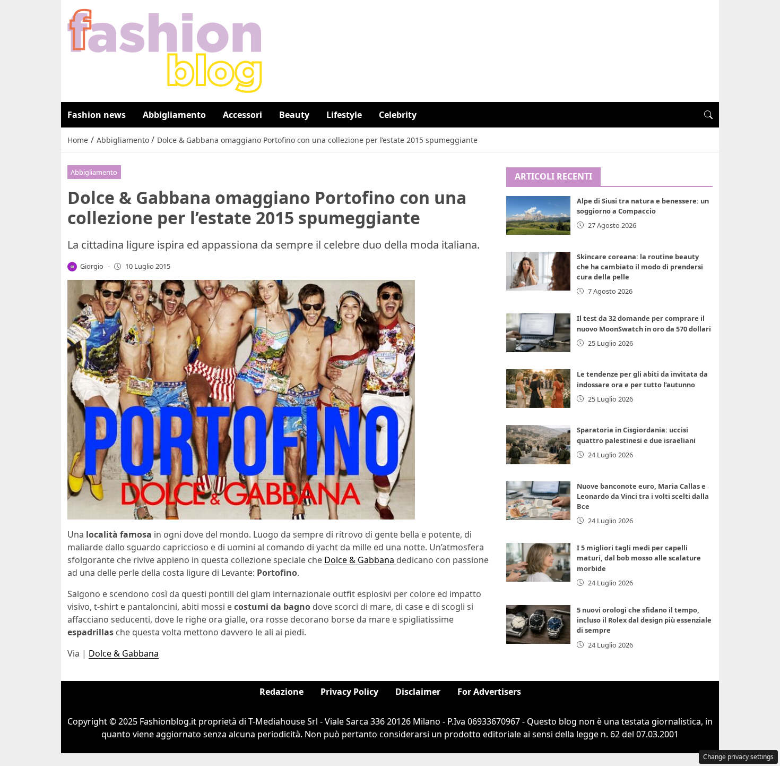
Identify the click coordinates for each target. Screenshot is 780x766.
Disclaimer (417, 691)
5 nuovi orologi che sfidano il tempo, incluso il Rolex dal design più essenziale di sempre (644, 620)
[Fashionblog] (164, 50)
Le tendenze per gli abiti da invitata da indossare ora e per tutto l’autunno (642, 379)
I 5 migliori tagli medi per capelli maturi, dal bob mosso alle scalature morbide (639, 558)
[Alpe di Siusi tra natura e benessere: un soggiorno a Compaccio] (538, 215)
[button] (708, 114)
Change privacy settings (738, 756)
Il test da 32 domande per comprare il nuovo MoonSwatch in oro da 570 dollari (644, 323)
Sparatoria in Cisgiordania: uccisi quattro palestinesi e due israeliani (636, 435)
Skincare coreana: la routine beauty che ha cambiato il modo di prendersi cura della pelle (640, 267)
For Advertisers (489, 691)
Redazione (281, 691)
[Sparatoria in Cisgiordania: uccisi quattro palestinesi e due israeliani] (538, 444)
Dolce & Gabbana (360, 560)
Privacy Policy (349, 691)
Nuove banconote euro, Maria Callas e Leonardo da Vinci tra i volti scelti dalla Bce (643, 496)
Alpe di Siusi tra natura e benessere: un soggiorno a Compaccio (643, 206)
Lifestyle (344, 115)
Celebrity (398, 115)
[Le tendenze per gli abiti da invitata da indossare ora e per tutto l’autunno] (538, 388)
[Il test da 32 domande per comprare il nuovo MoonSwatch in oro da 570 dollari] (538, 332)
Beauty (294, 115)
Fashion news (96, 115)
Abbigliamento (174, 115)
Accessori (242, 115)
